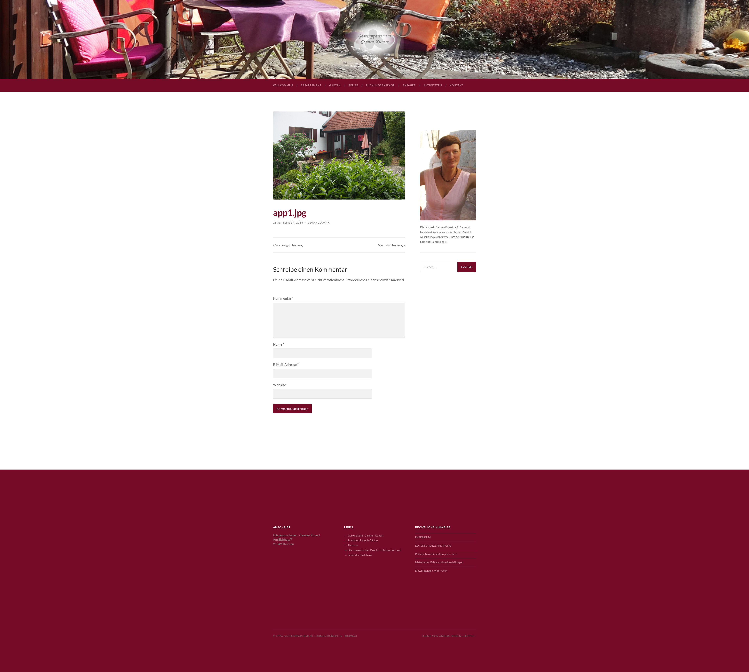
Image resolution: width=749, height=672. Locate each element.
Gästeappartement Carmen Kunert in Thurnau (320, 636)
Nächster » (391, 245)
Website (279, 385)
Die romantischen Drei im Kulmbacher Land (374, 550)
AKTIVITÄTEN (432, 85)
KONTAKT (456, 85)
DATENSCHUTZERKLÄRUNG (433, 545)
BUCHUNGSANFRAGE (380, 85)
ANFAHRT (409, 85)
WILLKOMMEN (283, 85)
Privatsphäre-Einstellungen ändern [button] (436, 554)
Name (278, 344)
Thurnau (353, 545)
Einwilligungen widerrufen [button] (431, 570)
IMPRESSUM (423, 537)
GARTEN (335, 85)
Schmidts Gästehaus (360, 555)
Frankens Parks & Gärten (363, 540)
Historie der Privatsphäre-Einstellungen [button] (439, 562)
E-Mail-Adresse (286, 364)
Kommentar (283, 298)
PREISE (353, 85)
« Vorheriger (288, 245)
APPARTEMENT (311, 85)
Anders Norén (450, 636)
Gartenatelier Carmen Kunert (365, 535)
